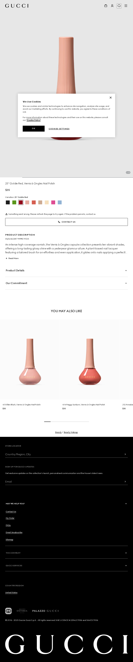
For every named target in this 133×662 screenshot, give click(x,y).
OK (33, 128)
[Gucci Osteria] (22, 611)
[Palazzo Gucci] (45, 611)
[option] (7, 202)
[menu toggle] (126, 6)
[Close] (110, 97)
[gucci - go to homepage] (16, 6)
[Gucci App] (8, 611)
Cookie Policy (33, 120)
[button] (66, 89)
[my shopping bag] (106, 6)
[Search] (119, 5)
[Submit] (125, 454)
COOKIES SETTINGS (59, 129)
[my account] (112, 6)
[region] (66, 115)
